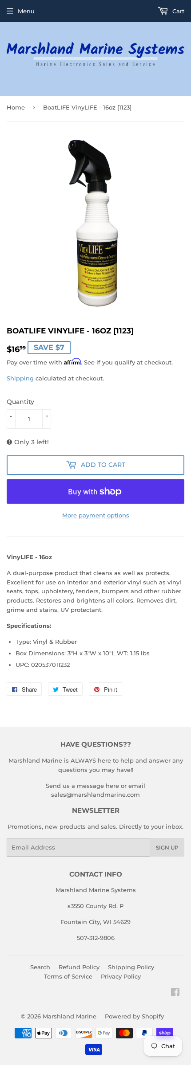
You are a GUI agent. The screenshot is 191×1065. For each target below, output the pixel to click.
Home (16, 107)
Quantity (20, 402)
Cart (177, 11)
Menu (26, 11)
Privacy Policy (121, 976)
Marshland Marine (69, 1016)
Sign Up (167, 847)
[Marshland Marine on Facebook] (175, 993)
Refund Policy (79, 967)
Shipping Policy (131, 967)
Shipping (20, 378)
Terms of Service (68, 976)
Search (40, 967)
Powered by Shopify (134, 1016)
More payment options (95, 515)
